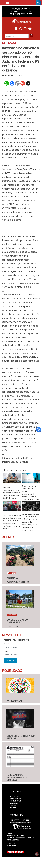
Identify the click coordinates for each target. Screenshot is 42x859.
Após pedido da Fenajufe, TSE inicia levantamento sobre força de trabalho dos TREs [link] (30, 493)
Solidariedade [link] (14, 701)
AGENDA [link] (8, 537)
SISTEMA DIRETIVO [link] (15, 799)
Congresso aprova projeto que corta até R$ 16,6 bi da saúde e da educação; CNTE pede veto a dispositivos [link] (30, 522)
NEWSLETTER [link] (12, 635)
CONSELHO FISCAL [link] (15, 801)
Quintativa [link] (12, 578)
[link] (38, 2)
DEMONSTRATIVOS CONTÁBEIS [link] (19, 820)
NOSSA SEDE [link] (14, 803)
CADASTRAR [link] (10, 660)
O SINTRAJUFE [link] (14, 797)
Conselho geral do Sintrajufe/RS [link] (17, 621)
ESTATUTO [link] (13, 805)
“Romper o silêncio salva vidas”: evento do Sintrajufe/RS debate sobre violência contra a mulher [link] (12, 522)
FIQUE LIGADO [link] (12, 670)
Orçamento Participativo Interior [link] (21, 737)
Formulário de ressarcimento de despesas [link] (17, 777)
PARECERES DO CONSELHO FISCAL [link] (20, 822)
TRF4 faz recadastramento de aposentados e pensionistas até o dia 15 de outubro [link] (11, 492)
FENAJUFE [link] (13, 807)
